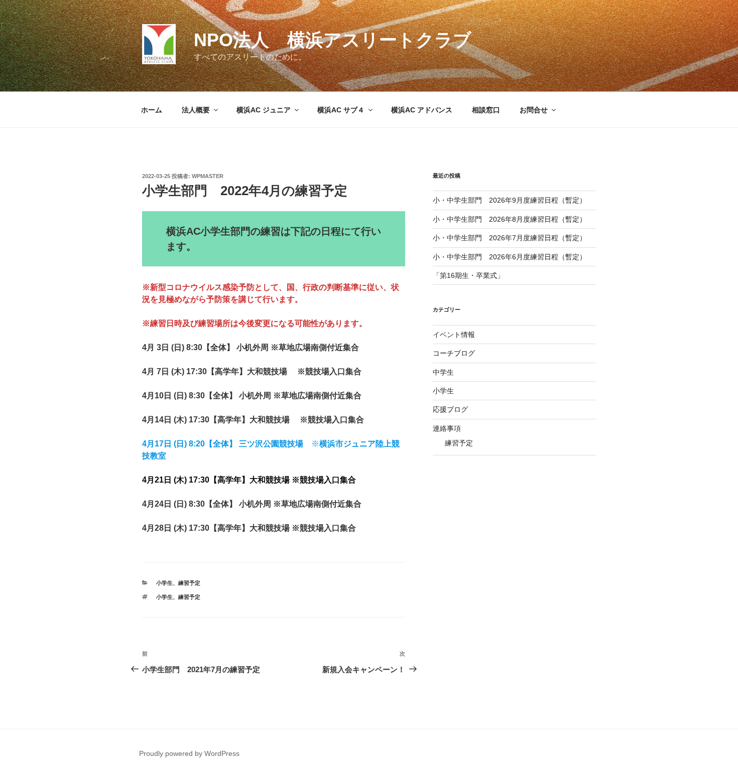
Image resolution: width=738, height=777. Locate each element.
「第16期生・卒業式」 (468, 275)
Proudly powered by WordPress (189, 753)
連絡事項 (447, 428)
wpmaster (207, 176)
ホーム (151, 110)
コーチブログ (454, 353)
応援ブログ (450, 409)
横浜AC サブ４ (340, 110)
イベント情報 (454, 335)
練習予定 (189, 583)
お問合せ (534, 110)
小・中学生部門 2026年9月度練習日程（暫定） (509, 200)
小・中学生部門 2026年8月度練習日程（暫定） (509, 219)
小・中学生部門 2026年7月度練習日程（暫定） (509, 238)
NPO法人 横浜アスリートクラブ (332, 40)
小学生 (164, 583)
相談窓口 (486, 110)
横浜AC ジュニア (263, 110)
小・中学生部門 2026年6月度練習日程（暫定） (509, 257)
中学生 (443, 372)
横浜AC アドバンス (421, 110)
